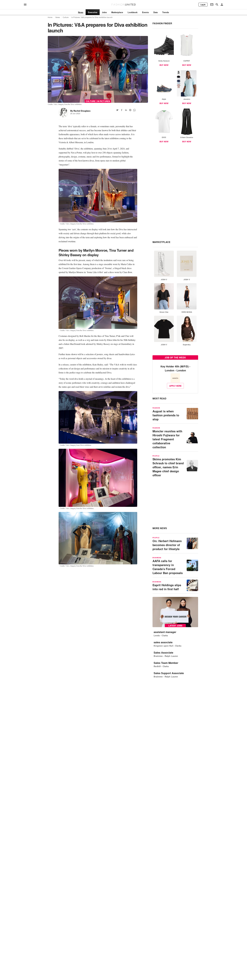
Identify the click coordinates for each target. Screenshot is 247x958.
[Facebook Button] (121, 110)
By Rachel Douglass (80, 110)
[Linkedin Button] (126, 110)
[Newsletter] (211, 4)
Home (50, 17)
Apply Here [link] (175, 385)
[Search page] (217, 4)
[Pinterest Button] (130, 110)
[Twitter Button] (117, 110)
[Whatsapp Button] (134, 110)
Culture (66, 17)
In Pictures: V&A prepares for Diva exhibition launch (91, 17)
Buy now (164, 65)
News (57, 17)
